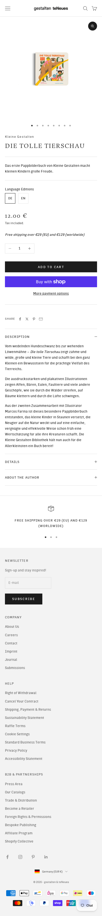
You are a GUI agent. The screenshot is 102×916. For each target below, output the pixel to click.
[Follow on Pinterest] (33, 856)
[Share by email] (41, 319)
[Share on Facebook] (20, 319)
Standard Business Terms (25, 742)
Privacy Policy (16, 750)
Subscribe (23, 599)
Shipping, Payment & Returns (28, 709)
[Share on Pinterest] (34, 319)
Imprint (11, 651)
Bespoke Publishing (20, 825)
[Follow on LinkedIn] (46, 856)
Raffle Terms (15, 726)
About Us (12, 627)
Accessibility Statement (23, 759)
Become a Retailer (19, 809)
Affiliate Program (18, 833)
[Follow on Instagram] (20, 856)
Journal (11, 660)
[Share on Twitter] (27, 319)
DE (10, 198)
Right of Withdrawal (20, 693)
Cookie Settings (17, 734)
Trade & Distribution (21, 800)
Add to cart (51, 267)
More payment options (51, 293)
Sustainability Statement (24, 718)
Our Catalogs (15, 792)
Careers (11, 635)
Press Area (14, 784)
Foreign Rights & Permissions (28, 817)
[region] (51, 517)
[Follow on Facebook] (7, 856)
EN (23, 198)
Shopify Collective (19, 841)
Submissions (15, 668)
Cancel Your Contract (21, 701)
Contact (11, 643)
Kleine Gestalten (19, 137)
